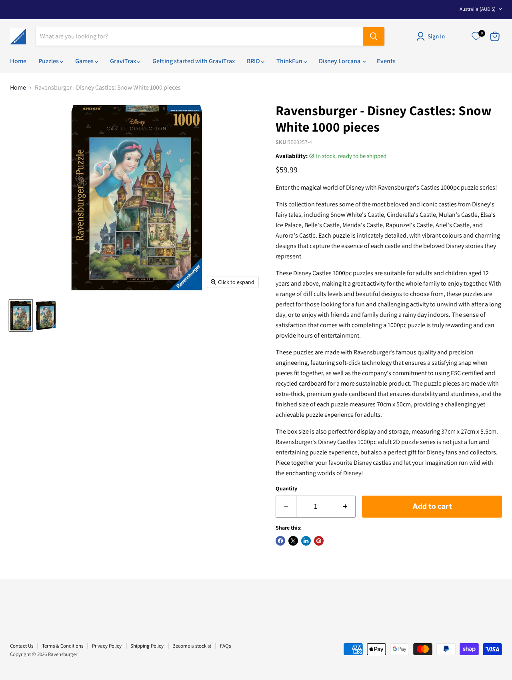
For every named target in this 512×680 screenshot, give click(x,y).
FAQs (225, 645)
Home (18, 61)
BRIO (254, 61)
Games (85, 61)
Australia (478, 9)
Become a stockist (191, 645)
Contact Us (21, 645)
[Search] (373, 36)
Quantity (286, 488)
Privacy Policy (107, 645)
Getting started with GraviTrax (193, 61)
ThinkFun (290, 61)
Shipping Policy (147, 645)
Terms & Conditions (62, 645)
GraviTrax (123, 61)
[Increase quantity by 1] (345, 507)
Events (386, 61)
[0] (476, 36)
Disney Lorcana (340, 61)
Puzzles (49, 61)
